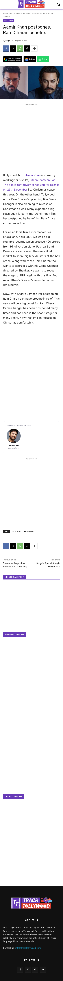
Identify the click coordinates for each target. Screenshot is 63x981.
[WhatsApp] (20, 48)
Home (5, 13)
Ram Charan (29, 531)
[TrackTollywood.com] (31, 903)
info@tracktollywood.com (28, 947)
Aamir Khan (33, 175)
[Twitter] (28, 970)
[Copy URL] (27, 48)
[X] (13, 48)
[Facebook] (6, 48)
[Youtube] (43, 970)
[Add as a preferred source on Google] (12, 59)
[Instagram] (35, 970)
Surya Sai (9, 40)
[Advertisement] (31, 138)
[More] (34, 48)
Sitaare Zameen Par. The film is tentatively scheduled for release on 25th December (31, 184)
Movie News (15, 13)
